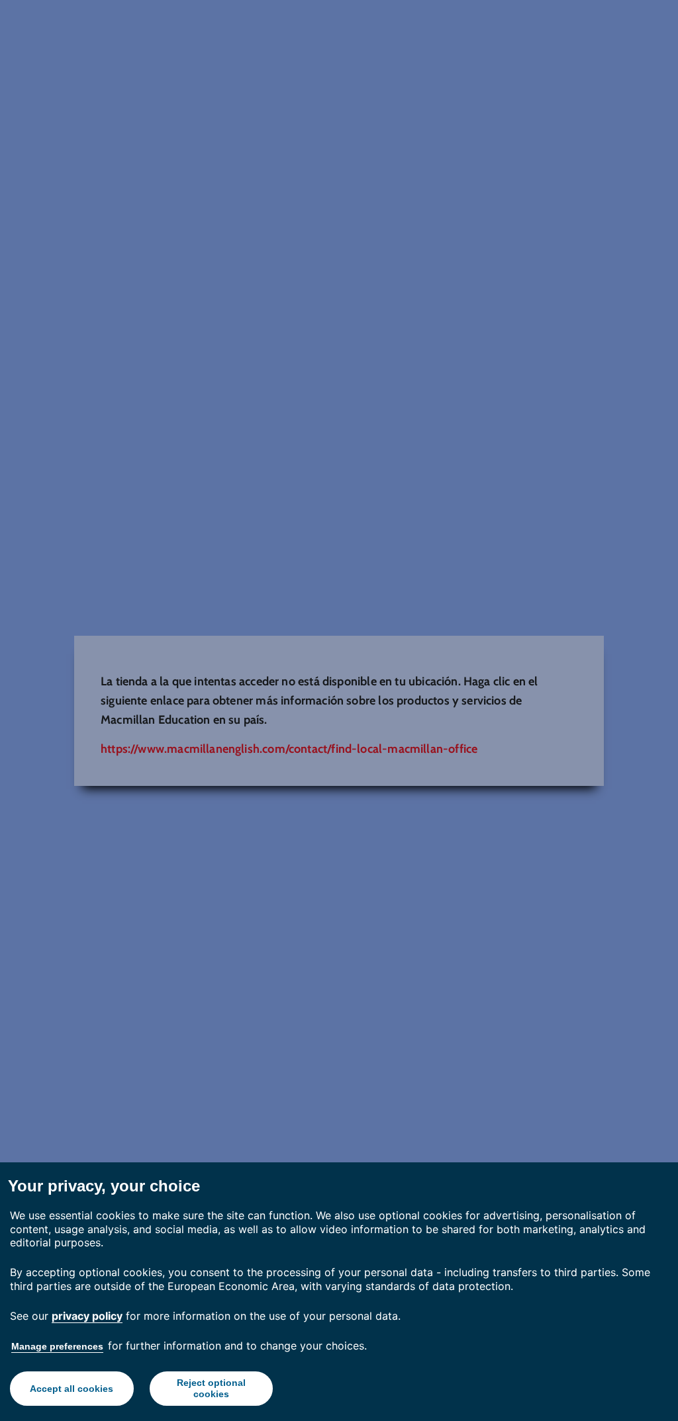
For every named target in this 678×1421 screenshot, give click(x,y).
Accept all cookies (71, 1388)
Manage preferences (57, 1346)
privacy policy (87, 1315)
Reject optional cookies (211, 1388)
